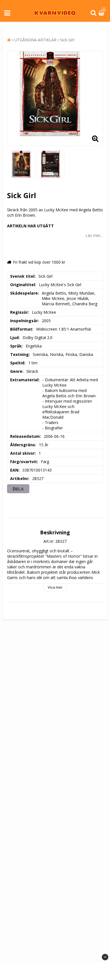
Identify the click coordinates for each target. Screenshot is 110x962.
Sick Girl (67, 39)
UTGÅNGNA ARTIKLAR (35, 39)
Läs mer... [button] (94, 235)
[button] (102, 13)
